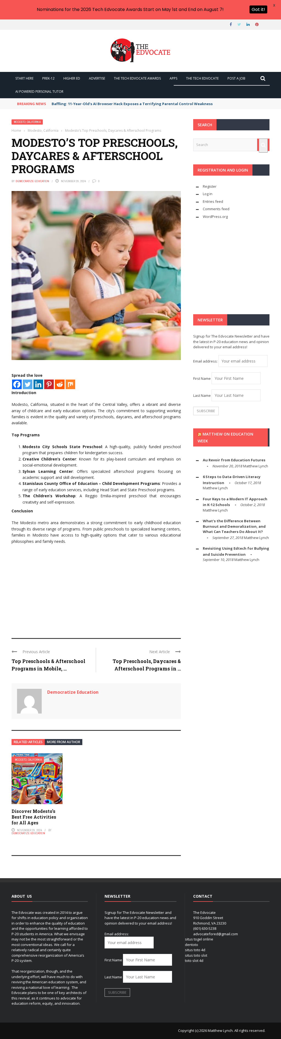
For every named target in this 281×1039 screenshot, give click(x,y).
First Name (202, 378)
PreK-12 (48, 78)
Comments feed (216, 208)
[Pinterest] (49, 384)
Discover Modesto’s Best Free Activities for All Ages (34, 816)
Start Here (24, 78)
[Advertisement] (96, 588)
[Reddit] (59, 384)
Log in (207, 193)
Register (210, 186)
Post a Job (236, 78)
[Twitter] (27, 384)
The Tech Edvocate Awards (137, 78)
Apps (173, 78)
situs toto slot (196, 955)
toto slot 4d (194, 960)
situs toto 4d (195, 949)
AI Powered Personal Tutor (39, 91)
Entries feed (213, 201)
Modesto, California (27, 122)
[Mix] (70, 384)
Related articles (28, 742)
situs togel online (199, 939)
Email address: (205, 361)
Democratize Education (32, 181)
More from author (63, 742)
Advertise (97, 78)
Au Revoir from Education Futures (234, 459)
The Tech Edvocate (202, 78)
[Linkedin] (38, 384)
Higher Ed (71, 78)
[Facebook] (17, 384)
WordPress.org (215, 216)
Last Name (202, 395)
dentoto (191, 944)
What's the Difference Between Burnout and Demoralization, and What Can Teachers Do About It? (234, 526)
